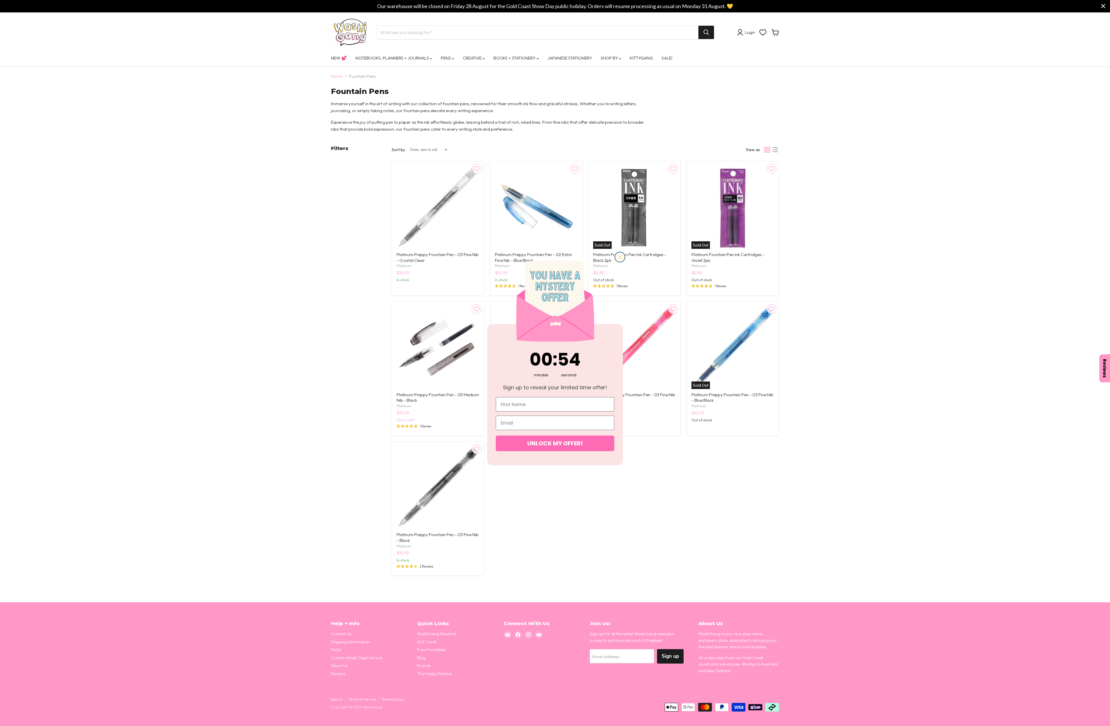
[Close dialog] (620, 257)
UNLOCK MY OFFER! (555, 443)
